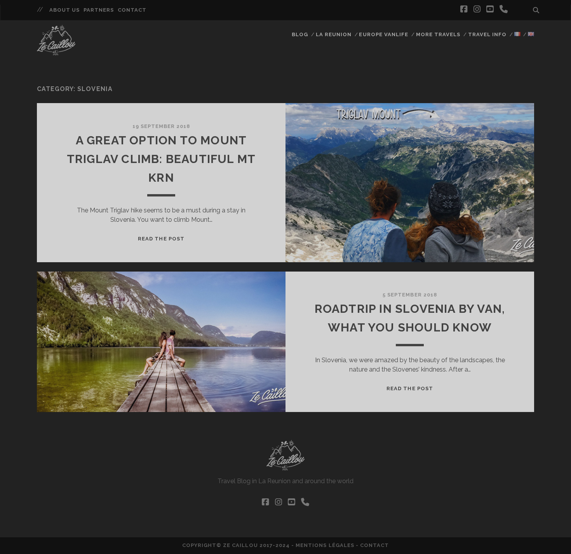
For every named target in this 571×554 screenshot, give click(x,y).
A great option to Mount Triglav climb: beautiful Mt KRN (161, 158)
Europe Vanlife (383, 34)
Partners (99, 10)
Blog (300, 34)
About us (64, 10)
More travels (438, 34)
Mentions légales (325, 545)
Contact (132, 10)
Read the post (161, 239)
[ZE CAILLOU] (56, 52)
